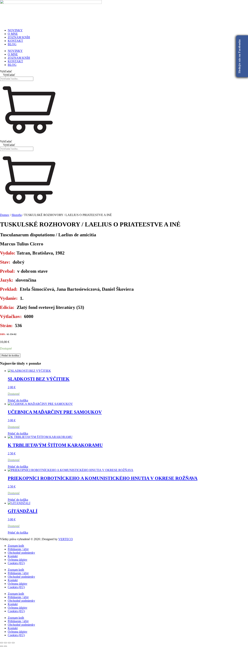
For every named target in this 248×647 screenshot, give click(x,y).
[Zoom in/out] (1, 642)
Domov (4, 215)
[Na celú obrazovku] (5, 642)
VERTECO (65, 539)
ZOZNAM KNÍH (19, 37)
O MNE (13, 33)
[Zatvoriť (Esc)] (13, 642)
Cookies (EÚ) (16, 563)
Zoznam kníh (16, 545)
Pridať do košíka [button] (18, 400)
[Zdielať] (9, 642)
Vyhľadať (6, 71)
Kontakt (13, 556)
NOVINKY (15, 30)
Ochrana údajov (17, 559)
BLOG (12, 44)
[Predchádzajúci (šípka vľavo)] (1, 646)
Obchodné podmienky (21, 552)
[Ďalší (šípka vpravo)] (5, 646)
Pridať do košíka (10, 355)
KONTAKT (15, 40)
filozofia (17, 215)
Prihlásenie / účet (18, 549)
